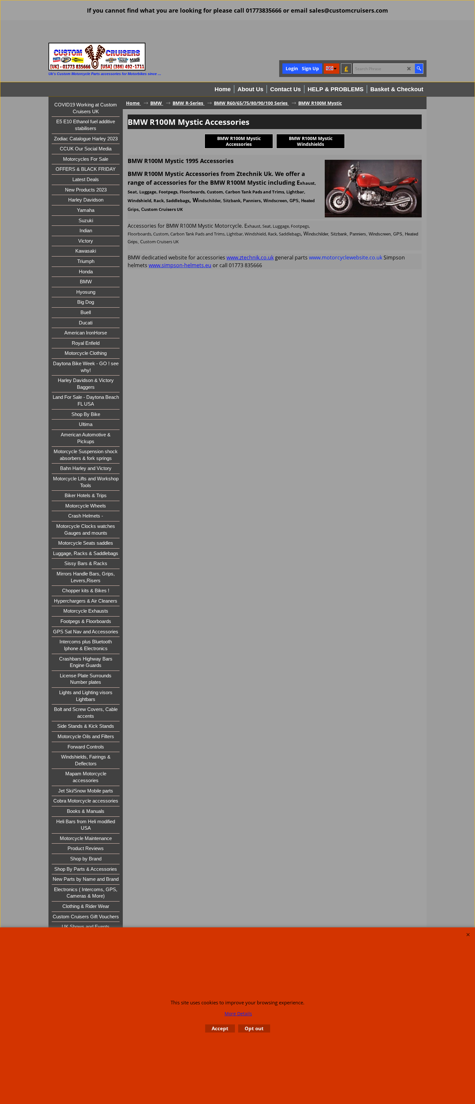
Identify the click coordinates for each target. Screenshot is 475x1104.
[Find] (419, 68)
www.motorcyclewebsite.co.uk (345, 257)
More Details (238, 1014)
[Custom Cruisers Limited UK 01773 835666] (96, 57)
